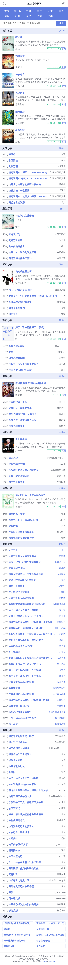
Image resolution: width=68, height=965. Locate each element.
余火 (63, 526)
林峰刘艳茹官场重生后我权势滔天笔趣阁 (29, 700)
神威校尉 (19, 86)
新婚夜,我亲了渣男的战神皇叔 (30, 383)
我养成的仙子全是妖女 (20, 754)
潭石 (63, 772)
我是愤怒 (61, 574)
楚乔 (63, 580)
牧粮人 (62, 426)
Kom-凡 (62, 784)
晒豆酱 (62, 190)
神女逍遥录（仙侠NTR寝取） (24, 784)
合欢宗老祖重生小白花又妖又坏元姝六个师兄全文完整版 (37, 634)
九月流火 (61, 166)
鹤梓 (63, 538)
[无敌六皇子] (8, 98)
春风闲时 (61, 252)
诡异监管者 (14, 688)
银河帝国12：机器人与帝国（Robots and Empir (29, 196)
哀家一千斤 (60, 346)
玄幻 (28, 11)
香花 (63, 246)
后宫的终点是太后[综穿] (21, 646)
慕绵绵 (62, 184)
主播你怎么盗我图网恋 (20, 370)
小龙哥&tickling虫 (57, 880)
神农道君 (20, 74)
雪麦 (63, 514)
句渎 (63, 760)
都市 (50, 11)
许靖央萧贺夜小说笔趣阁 (21, 682)
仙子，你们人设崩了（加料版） (25, 610)
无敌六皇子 (21, 93)
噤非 (17, 339)
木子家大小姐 (59, 694)
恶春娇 (7, 929)
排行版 (17, 11)
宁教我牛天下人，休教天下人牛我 (26, 802)
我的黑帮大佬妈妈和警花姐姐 (24, 868)
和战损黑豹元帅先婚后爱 (21, 538)
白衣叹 (62, 556)
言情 (39, 16)
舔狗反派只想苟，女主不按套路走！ (27, 574)
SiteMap (43, 961)
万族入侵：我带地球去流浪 (22, 420)
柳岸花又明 (20, 283)
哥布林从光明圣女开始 (14, 940)
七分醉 (62, 838)
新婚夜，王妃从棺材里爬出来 (50, 935)
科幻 (17, 16)
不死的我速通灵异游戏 (20, 712)
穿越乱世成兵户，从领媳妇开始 (25, 664)
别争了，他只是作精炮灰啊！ (24, 364)
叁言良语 (61, 258)
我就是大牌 (9, 946)
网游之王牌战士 (17, 482)
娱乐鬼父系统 (15, 760)
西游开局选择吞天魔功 (20, 258)
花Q (64, 766)
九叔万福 (13, 166)
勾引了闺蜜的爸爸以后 (20, 796)
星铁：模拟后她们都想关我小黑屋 (26, 814)
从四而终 (61, 904)
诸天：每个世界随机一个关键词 (25, 670)
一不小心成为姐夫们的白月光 (24, 904)
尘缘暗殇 (61, 482)
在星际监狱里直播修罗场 (21, 532)
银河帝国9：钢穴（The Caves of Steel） (29, 178)
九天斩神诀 (14, 652)
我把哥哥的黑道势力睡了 (21, 736)
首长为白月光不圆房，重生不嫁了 (26, 640)
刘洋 (63, 296)
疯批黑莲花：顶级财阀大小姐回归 (26, 628)
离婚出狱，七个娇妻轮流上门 (50, 923)
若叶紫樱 (61, 302)
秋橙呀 (18, 506)
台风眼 (12, 772)
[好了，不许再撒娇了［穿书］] (8, 333)
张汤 (63, 868)
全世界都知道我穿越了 (20, 302)
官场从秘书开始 (17, 568)
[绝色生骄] (8, 136)
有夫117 (62, 586)
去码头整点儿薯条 (57, 712)
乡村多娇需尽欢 (17, 820)
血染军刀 (61, 622)
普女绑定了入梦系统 (19, 592)
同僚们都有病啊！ (18, 358)
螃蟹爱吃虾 (60, 234)
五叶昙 (62, 520)
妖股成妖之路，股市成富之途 (24, 470)
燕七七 (62, 402)
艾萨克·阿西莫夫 (58, 172)
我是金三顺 (60, 562)
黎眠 (63, 592)
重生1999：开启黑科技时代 (17, 935)
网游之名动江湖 (17, 202)
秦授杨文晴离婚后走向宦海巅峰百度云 (28, 604)
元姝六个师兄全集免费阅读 (22, 556)
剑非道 (62, 802)
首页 (6, 11)
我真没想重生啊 (23, 271)
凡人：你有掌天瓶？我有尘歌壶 (25, 862)
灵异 (28, 16)
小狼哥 (62, 808)
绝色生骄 (20, 130)
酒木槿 (62, 364)
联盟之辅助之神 (17, 464)
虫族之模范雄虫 (17, 426)
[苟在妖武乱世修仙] (8, 221)
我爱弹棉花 (60, 724)
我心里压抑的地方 (18, 742)
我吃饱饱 (61, 658)
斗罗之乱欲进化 (17, 766)
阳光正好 (20, 111)
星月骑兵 (61, 664)
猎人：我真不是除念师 (20, 290)
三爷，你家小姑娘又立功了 (22, 718)
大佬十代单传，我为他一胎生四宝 (26, 616)
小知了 (62, 652)
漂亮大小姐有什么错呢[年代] (23, 520)
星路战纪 (13, 458)
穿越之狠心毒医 (17, 346)
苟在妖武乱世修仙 (24, 215)
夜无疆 (18, 37)
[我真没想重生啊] (8, 277)
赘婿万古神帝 (15, 240)
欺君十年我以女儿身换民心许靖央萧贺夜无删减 (33, 658)
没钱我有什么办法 (57, 796)
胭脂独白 (61, 352)
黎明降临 (13, 160)
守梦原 (62, 670)
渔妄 (63, 850)
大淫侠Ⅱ (13, 838)
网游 (6, 16)
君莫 (63, 202)
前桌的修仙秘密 (17, 514)
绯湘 (63, 370)
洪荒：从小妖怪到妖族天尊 (22, 252)
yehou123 (61, 844)
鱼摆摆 (18, 395)
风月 (63, 550)
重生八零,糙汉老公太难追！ (23, 414)
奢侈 (11, 352)
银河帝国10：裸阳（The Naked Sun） (28, 172)
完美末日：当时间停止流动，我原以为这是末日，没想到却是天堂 (35, 296)
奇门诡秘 (40, 946)
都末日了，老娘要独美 (20, 408)
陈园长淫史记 (15, 856)
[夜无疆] (8, 43)
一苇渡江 (61, 676)
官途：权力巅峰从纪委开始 (22, 580)
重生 (39, 11)
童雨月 (62, 640)
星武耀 (12, 154)
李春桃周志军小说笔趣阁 (21, 694)
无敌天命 (20, 56)
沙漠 (17, 141)
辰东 (17, 48)
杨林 (63, 160)
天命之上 (13, 550)
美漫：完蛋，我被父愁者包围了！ (26, 562)
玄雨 (63, 154)
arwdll (63, 464)
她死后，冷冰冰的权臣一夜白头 (25, 184)
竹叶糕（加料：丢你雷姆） (56, 748)
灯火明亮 (61, 532)
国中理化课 (14, 898)
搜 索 (61, 23)
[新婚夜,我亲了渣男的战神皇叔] (8, 389)
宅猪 (63, 314)
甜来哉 (62, 358)
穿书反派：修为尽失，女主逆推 (25, 676)
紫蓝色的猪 (60, 290)
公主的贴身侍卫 (17, 246)
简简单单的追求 (58, 470)
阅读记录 (63, 3)
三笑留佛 (61, 706)
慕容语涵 (61, 408)
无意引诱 (13, 874)
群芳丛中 (61, 910)
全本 (50, 16)
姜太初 (62, 610)
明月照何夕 (14, 850)
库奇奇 (18, 450)
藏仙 (11, 892)
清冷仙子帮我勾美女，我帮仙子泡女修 (28, 790)
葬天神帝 (13, 724)
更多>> (62, 31)
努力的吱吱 (60, 718)
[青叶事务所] (8, 445)
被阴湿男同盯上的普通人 (21, 826)
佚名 (63, 754)
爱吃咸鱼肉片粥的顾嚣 (56, 458)
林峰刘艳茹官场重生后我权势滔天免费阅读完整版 (34, 622)
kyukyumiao (60, 892)
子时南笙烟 (60, 736)
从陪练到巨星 (42, 929)
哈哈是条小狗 (59, 604)
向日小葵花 (60, 628)
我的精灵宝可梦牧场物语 (21, 886)
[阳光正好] (8, 117)
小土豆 (62, 856)
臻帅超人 (61, 820)
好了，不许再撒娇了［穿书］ (30, 327)
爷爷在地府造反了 (44, 940)
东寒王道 (61, 476)
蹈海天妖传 (14, 234)
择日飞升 (13, 314)
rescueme (61, 898)
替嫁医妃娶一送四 (18, 402)
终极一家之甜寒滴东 (19, 476)
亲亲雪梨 (19, 123)
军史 (61, 11)
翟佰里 (62, 646)
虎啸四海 (13, 526)
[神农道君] (8, 80)
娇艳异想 (13, 910)
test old (62, 790)
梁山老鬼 (19, 104)
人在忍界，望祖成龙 (19, 832)
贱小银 (62, 414)
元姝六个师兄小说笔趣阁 (21, 598)
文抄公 (18, 227)
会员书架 (4, 3)
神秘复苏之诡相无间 (19, 706)
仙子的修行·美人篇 (18, 844)
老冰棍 (62, 568)
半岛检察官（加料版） (20, 748)
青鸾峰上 (19, 67)
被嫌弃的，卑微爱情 (19, 190)
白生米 (62, 616)
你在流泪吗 (60, 742)
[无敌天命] (8, 61)
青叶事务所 (21, 439)
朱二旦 (62, 240)
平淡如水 (61, 874)
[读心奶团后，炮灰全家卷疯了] (8, 501)
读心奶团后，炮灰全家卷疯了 (30, 495)
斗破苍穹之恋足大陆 (19, 880)
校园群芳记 (14, 808)
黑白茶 (62, 420)
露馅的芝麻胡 (59, 688)
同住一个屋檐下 (17, 586)
